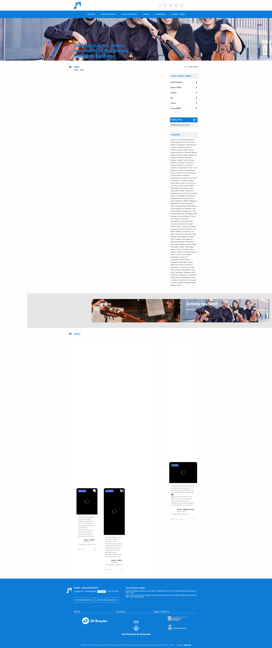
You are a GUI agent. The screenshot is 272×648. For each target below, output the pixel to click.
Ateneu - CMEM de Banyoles (186, 509)
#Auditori (108, 396)
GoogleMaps (101, 591)
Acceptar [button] (179, 645)
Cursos (173, 103)
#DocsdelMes (83, 412)
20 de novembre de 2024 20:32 (87, 544)
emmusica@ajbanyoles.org (107, 600)
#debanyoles (109, 392)
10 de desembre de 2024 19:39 (180, 514)
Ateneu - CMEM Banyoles (144, 527)
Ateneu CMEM (176, 88)
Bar (172, 98)
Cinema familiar (193, 67)
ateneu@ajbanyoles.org (84, 600)
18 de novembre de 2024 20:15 (114, 565)
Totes (82, 70)
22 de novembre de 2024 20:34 (141, 532)
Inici (185, 67)
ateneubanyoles (142, 529)
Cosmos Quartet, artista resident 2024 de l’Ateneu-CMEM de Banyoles (102, 51)
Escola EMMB (176, 108)
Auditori (173, 93)
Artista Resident (176, 82)
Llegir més (187, 645)
